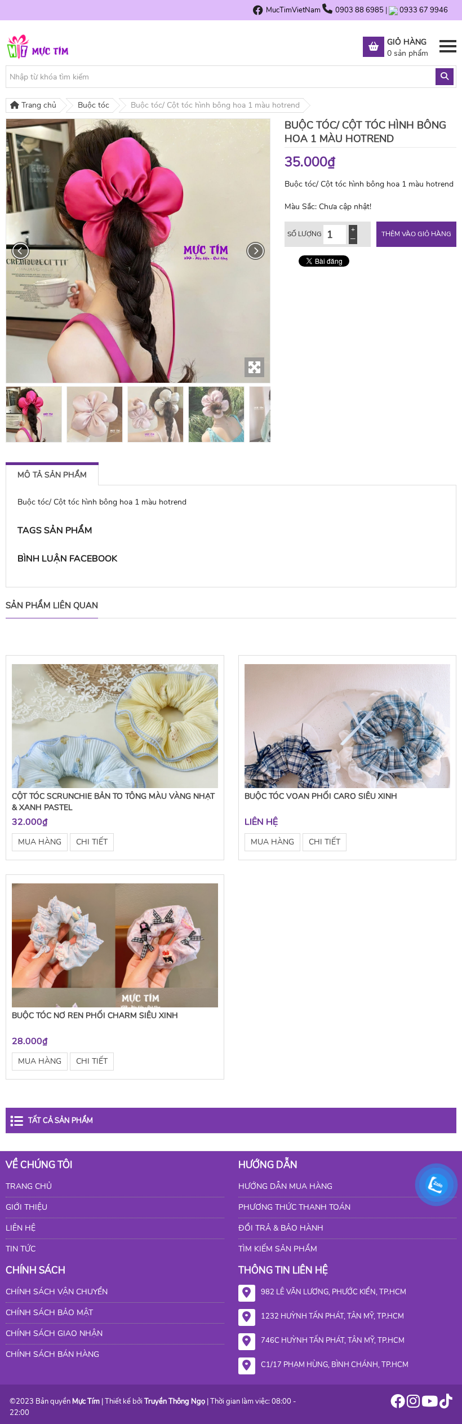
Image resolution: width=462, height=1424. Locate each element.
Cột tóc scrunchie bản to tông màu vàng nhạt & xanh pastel (113, 802)
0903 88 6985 (360, 10)
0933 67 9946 (423, 10)
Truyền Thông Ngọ (174, 1401)
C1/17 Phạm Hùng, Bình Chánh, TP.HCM (334, 1365)
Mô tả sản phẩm (52, 475)
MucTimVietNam (293, 10)
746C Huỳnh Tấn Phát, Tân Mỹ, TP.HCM (333, 1340)
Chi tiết (92, 842)
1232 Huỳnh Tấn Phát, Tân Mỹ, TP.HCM (332, 1316)
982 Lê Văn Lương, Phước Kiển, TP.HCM (333, 1292)
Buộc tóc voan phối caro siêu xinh (321, 796)
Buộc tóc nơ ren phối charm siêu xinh (95, 1015)
